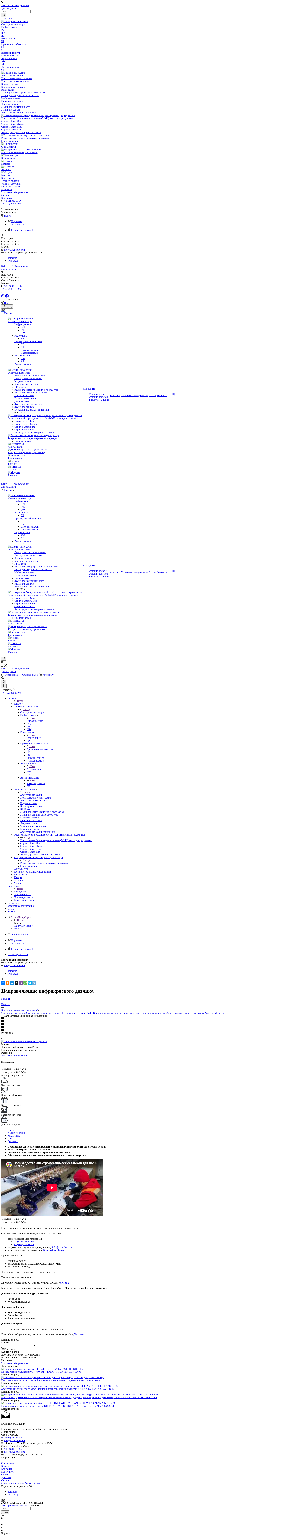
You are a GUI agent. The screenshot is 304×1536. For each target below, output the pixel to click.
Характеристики (16, 1132)
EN (8, 310)
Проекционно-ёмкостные (40, 749)
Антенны (209, 1013)
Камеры (200, 1013)
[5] (152, 1030)
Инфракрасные (35, 720)
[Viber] (21, 983)
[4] (152, 1027)
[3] (152, 1024)
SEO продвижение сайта (14, 1505)
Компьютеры (189, 1013)
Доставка (13, 1141)
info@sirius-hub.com (14, 249)
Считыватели (174, 1013)
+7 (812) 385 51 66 (12, 200)
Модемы (219, 1013)
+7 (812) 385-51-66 (24, 1241)
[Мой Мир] (12, 983)
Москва (18, 928)
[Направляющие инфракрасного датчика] (24, 1041)
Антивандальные (36, 783)
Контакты (6, 1469)
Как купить (20, 891)
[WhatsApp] (2, 296)
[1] (152, 1018)
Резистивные (34, 738)
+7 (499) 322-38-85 (24, 1244)
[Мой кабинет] (2, 662)
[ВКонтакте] (3, 983)
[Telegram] (7, 296)
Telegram (12, 258)
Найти (5, 1512)
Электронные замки (31, 794)
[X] (16, 983)
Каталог (18, 703)
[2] (152, 1021)
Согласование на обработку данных (20, 1483)
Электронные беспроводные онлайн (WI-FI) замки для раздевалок (56, 840)
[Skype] (30, 983)
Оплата (12, 1138)
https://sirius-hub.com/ (54, 1250)
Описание (13, 1130)
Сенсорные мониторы (32, 712)
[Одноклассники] (8, 983)
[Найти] (3, 15)
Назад (20, 701)
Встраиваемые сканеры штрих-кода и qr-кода (44, 863)
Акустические (34, 769)
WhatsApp (13, 260)
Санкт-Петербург (23, 925)
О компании (8, 1463)
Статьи (5, 1480)
